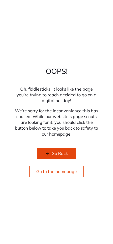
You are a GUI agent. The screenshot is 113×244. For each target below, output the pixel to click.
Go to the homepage (56, 171)
